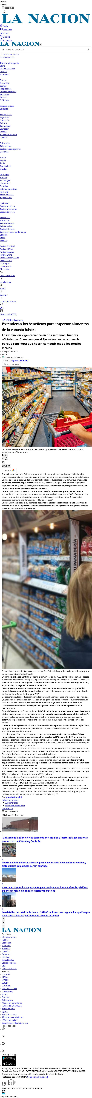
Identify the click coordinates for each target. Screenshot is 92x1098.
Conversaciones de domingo (13, 232)
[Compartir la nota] (3, 458)
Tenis (2, 163)
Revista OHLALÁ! (7, 246)
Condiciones (32, 1077)
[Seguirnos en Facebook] (3, 1029)
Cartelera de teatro (8, 209)
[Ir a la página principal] (46, 22)
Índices (3, 97)
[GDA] (9, 1085)
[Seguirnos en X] (3, 1036)
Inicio (5, 26)
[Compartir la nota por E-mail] (9, 466)
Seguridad (4, 117)
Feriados (4, 186)
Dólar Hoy (4, 83)
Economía (18, 320)
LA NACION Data (7, 68)
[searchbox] (45, 49)
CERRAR (3, 2)
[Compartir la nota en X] (6, 466)
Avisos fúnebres (7, 223)
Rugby (3, 160)
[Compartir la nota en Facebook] (3, 466)
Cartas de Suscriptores (10, 149)
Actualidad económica (15, 805)
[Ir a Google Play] (9, 1060)
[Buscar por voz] (88, 49)
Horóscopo (5, 183)
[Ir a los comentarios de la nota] (6, 455)
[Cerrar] (40, 44)
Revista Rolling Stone (9, 257)
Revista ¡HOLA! (6, 249)
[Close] (3, 919)
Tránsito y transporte (9, 63)
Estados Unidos (7, 106)
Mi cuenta (7, 40)
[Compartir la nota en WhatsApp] (6, 458)
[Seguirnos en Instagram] (3, 1044)
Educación (4, 120)
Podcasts (4, 192)
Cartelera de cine (7, 206)
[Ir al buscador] (4, 11)
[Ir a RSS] (3, 1051)
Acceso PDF (5, 217)
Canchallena (5, 166)
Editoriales (5, 143)
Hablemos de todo (8, 134)
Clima (2, 66)
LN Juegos (4, 174)
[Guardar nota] (3, 455)
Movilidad (4, 94)
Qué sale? (4, 203)
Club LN (6, 37)
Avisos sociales (6, 226)
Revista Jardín (6, 260)
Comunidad (5, 126)
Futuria (3, 80)
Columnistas (5, 146)
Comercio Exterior (8, 91)
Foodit (6, 33)
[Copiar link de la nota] (3, 462)
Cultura (3, 123)
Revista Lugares (7, 252)
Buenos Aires (6, 114)
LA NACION (7, 320)
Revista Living (6, 255)
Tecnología (5, 180)
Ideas (2, 237)
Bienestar (4, 129)
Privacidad (43, 1077)
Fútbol (3, 157)
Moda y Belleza (7, 194)
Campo (3, 86)
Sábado (3, 234)
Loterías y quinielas (8, 189)
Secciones (7, 29)
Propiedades (6, 88)
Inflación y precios (10, 800)
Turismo (3, 177)
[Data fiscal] (3, 1093)
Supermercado (11, 803)
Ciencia (3, 131)
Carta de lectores (7, 229)
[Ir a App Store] (9, 1065)
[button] (46, 179)
